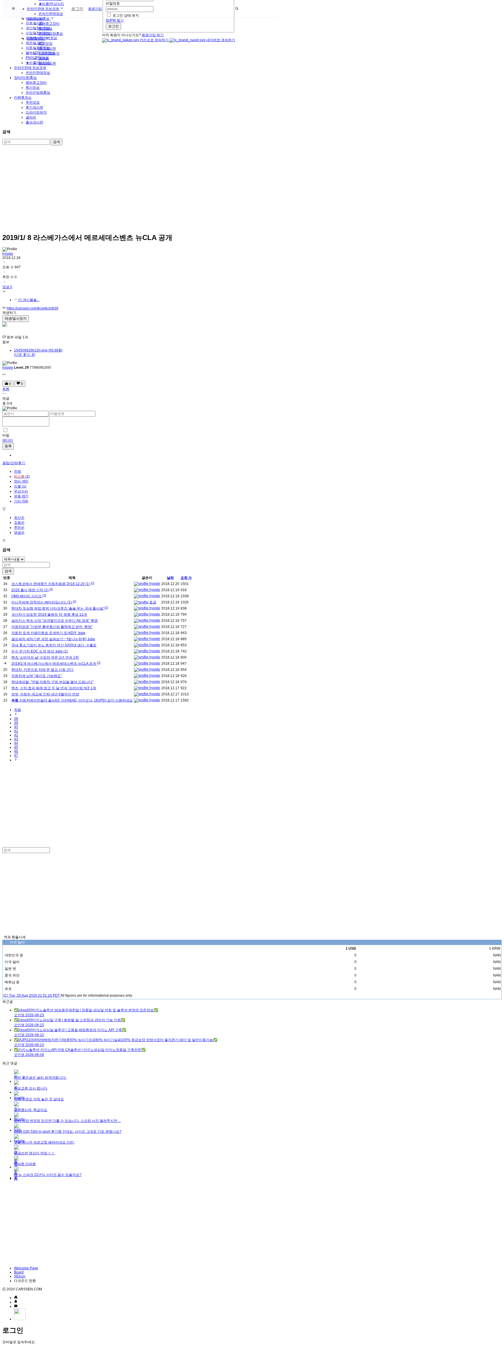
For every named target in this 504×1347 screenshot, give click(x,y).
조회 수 (186, 578)
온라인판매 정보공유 (30, 68)
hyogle (7, 254)
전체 (17, 471)
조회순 (19, 523)
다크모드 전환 (25, 1281)
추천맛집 (33, 102)
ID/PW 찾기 (115, 20)
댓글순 (19, 532)
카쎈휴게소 (23, 97)
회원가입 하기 (153, 35)
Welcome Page (26, 1268)
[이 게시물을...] (4, 394)
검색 (56, 142)
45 (16, 747)
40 (16, 727)
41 (16, 731)
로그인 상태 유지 (126, 15)
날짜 (170, 578)
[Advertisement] (177, 187)
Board (19, 1272)
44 (16, 743)
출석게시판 (34, 122)
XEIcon (19, 1276)
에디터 (7, 440)
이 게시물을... (28, 300)
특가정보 (33, 88)
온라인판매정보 (38, 73)
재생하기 (9, 313)
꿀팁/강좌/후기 (13, 463)
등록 (8, 446)
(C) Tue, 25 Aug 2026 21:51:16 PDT (31, 995)
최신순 (19, 518)
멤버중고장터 (36, 83)
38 (16, 719)
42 (16, 735)
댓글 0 (7, 287)
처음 (17, 710)
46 (16, 751)
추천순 (19, 527)
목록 (5, 389)
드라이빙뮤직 (36, 112)
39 (16, 723)
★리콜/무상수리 (51, 4)
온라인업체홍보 (38, 93)
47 (16, 755)
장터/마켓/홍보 (25, 78)
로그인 (113, 26)
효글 (152, 602)
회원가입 (95, 9)
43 (16, 739)
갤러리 (31, 117)
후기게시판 (34, 107)
